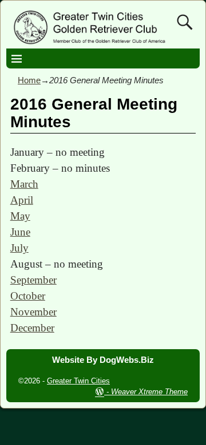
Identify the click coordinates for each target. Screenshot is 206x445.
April (21, 200)
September (33, 280)
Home (29, 80)
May (20, 216)
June (20, 232)
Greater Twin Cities (78, 381)
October (27, 296)
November (33, 312)
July (19, 248)
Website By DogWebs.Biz (103, 360)
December (32, 328)
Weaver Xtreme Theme (149, 391)
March (24, 184)
